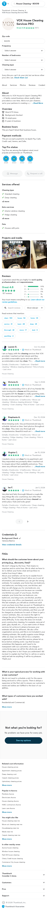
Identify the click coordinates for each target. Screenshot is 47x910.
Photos (23, 85)
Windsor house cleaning (11, 851)
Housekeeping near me (10, 828)
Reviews (32, 85)
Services (13, 85)
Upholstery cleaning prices (12, 781)
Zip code (6, 36)
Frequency (6, 46)
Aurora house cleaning (10, 848)
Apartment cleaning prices (12, 771)
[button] (8, 24)
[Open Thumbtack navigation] (5, 3)
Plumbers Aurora (8, 794)
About (4, 85)
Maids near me (7, 832)
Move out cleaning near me (12, 824)
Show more (7, 785)
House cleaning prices (10, 767)
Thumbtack (6, 10)
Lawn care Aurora (8, 808)
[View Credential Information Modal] (15, 535)
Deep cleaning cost (9, 774)
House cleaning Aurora (10, 801)
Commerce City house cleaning (13, 862)
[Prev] (19, 521)
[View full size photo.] (16, 254)
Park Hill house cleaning (10, 855)
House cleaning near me (11, 821)
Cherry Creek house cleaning (12, 858)
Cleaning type (8, 65)
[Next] (28, 521)
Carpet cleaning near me (11, 835)
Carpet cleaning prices (10, 778)
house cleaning (18, 10)
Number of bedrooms (11, 55)
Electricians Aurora (9, 797)
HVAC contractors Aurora (11, 805)
